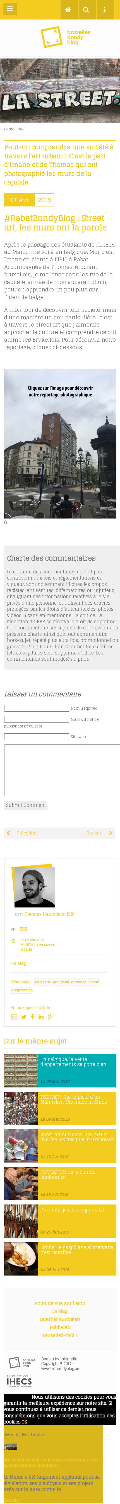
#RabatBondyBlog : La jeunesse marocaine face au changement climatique (51, 1463)
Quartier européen (60, 1319)
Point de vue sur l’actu (60, 1303)
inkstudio (68, 1359)
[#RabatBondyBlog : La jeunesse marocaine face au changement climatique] (10, 1448)
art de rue (43, 982)
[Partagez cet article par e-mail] (15, 1017)
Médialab (60, 1327)
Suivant (95, 833)
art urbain (61, 982)
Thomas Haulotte (43, 914)
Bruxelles (79, 982)
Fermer (11, 1500)
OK (24, 1422)
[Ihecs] (19, 1385)
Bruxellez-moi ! (60, 1335)
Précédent (27, 833)
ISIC (71, 914)
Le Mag (60, 1311)
